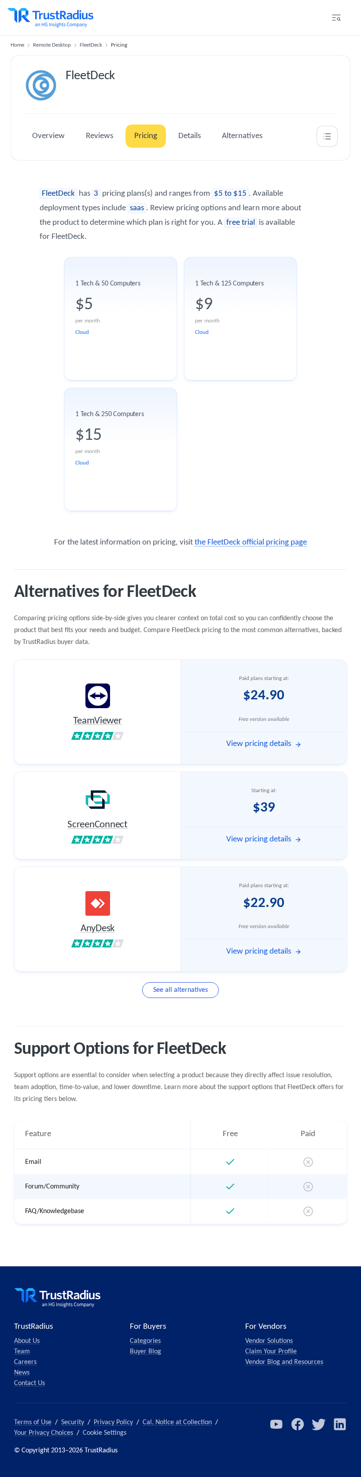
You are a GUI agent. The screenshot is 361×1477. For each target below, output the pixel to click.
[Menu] (336, 17)
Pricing (145, 136)
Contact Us (29, 1383)
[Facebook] (298, 1424)
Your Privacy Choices (43, 1433)
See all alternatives (180, 990)
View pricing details (258, 744)
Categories (145, 1341)
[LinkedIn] (340, 1424)
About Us (27, 1341)
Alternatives (242, 136)
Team (22, 1351)
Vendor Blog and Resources (284, 1362)
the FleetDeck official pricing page (251, 542)
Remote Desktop (52, 45)
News (21, 1372)
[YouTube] (276, 1424)
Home (17, 45)
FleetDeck (91, 45)
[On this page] (327, 136)
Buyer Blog (145, 1351)
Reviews (99, 136)
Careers (25, 1362)
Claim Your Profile (271, 1351)
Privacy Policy (113, 1422)
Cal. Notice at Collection (177, 1422)
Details (189, 136)
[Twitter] (319, 1424)
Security (72, 1422)
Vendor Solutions (269, 1341)
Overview (48, 136)
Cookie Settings (104, 1433)
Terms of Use (33, 1422)
